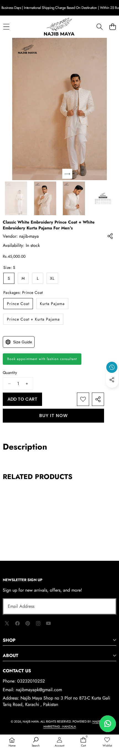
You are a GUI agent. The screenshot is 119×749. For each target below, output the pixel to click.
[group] (16, 198)
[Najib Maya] (59, 27)
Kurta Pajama (52, 303)
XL (52, 278)
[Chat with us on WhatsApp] (107, 723)
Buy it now (53, 415)
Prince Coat (18, 303)
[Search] (99, 26)
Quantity (10, 372)
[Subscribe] (105, 606)
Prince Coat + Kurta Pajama (33, 319)
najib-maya (29, 236)
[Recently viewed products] (111, 367)
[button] (112, 26)
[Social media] (111, 379)
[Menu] (6, 26)
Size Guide (22, 342)
